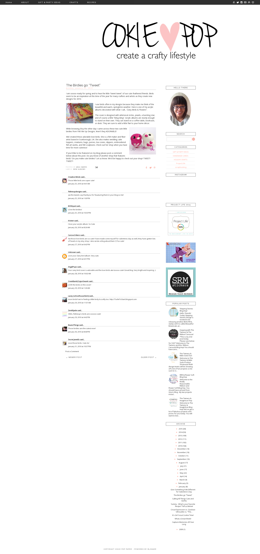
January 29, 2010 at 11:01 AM (79, 302)
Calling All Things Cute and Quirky (183, 499)
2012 (180, 439)
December (181, 449)
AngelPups (72, 267)
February (182, 483)
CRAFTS (73, 2)
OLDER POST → (149, 357)
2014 (181, 432)
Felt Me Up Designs (86, 131)
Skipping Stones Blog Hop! (186, 309)
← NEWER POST (74, 357)
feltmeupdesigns (75, 191)
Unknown (72, 252)
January (182, 486)
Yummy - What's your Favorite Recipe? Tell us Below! (183, 505)
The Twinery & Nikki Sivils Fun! (186, 354)
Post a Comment (72, 351)
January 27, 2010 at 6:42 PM (79, 244)
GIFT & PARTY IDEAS (49, 2)
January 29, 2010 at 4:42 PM (79, 317)
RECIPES (91, 2)
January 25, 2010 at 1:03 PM (79, 198)
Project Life (180, 163)
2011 (180, 442)
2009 (181, 529)
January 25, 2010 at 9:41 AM (79, 183)
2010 (180, 446)
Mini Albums (79, 169)
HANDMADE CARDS (180, 156)
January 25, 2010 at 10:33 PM (79, 213)
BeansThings (73, 325)
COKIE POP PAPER (123, 549)
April (181, 476)
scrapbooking (180, 167)
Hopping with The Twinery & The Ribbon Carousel (187, 332)
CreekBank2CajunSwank (78, 281)
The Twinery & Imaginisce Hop (186, 399)
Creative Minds (74, 177)
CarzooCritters (74, 235)
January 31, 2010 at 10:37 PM (79, 346)
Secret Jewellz (73, 339)
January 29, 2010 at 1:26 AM (79, 288)
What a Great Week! (183, 518)
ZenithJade (72, 310)
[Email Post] (96, 167)
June (181, 469)
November (181, 452)
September (181, 459)
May (181, 473)
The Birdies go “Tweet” (183, 495)
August (181, 462)
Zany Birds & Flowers (136, 109)
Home (9, 2)
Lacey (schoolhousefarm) (78, 296)
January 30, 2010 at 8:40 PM (79, 332)
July (181, 466)
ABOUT (25, 2)
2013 (180, 435)
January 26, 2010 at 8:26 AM (79, 227)
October (181, 456)
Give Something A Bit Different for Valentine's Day (183, 490)
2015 (181, 429)
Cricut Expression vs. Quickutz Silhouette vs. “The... (183, 510)
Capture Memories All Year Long (183, 523)
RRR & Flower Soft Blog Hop (187, 376)
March (182, 479)
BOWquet (72, 206)
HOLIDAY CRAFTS (180, 159)
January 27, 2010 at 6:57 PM (79, 259)
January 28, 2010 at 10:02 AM (79, 273)
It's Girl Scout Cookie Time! (183, 515)
